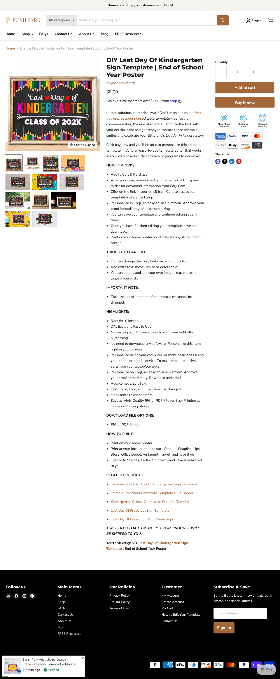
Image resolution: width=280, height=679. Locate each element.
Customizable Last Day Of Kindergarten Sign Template (154, 484)
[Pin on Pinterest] (239, 161)
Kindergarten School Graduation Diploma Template (151, 501)
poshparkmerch (123, 83)
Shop (26, 34)
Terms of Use (119, 608)
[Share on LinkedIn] (231, 161)
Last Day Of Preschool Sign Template (140, 510)
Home (10, 34)
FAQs (43, 34)
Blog (104, 34)
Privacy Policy (119, 595)
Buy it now (245, 102)
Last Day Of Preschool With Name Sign (142, 519)
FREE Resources (128, 34)
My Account (170, 595)
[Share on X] (225, 161)
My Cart (167, 608)
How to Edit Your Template (181, 614)
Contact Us (63, 34)
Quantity (221, 62)
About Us (86, 34)
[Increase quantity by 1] (253, 72)
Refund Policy (119, 602)
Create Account (172, 602)
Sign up (224, 627)
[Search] (223, 20)
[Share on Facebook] (217, 161)
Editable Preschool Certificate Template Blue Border (152, 493)
